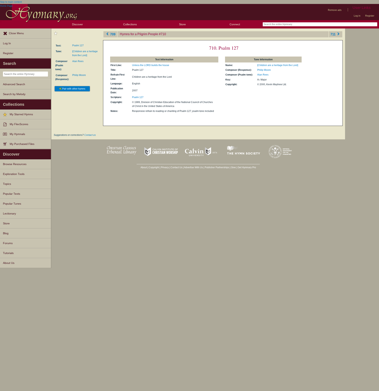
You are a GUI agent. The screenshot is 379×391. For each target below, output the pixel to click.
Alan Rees (77, 61)
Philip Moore (79, 75)
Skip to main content (11, 2)
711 (333, 34)
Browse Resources (14, 164)
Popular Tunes (12, 203)
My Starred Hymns (21, 114)
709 (112, 34)
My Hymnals (17, 134)
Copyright (154, 167)
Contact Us (176, 167)
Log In (7, 43)
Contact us (90, 135)
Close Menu (16, 33)
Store (182, 24)
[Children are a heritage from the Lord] (277, 65)
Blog (5, 233)
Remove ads (334, 10)
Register (369, 15)
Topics (7, 183)
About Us (8, 263)
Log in (357, 15)
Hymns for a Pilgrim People (139, 34)
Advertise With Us (193, 167)
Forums (8, 243)
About (144, 167)
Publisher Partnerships (217, 167)
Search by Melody (14, 94)
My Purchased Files (22, 144)
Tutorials (8, 253)
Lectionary (9, 213)
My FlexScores (19, 124)
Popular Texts (11, 193)
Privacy (165, 167)
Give (233, 167)
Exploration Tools (13, 174)
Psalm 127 (78, 45)
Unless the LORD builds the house (150, 65)
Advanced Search (14, 84)
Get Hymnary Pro (247, 167)
